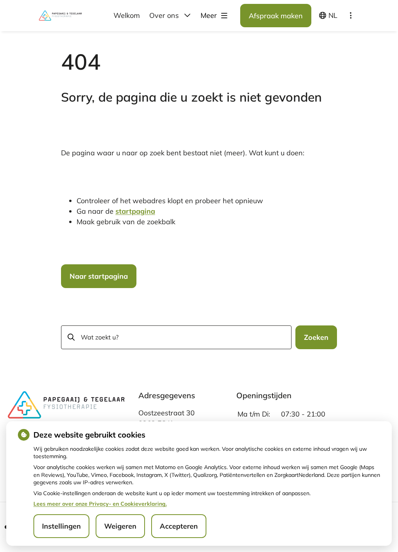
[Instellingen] (350, 15)
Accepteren (179, 526)
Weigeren (120, 526)
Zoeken (316, 337)
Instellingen (61, 526)
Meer (210, 15)
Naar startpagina (99, 276)
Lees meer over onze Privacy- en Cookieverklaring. (100, 503)
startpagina (135, 211)
